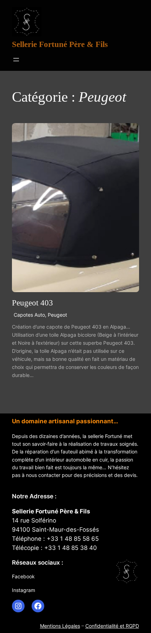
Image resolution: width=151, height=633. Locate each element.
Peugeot (57, 315)
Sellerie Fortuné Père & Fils (60, 44)
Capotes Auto (29, 315)
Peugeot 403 (32, 302)
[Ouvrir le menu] (16, 59)
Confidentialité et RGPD (112, 626)
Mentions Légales (60, 626)
